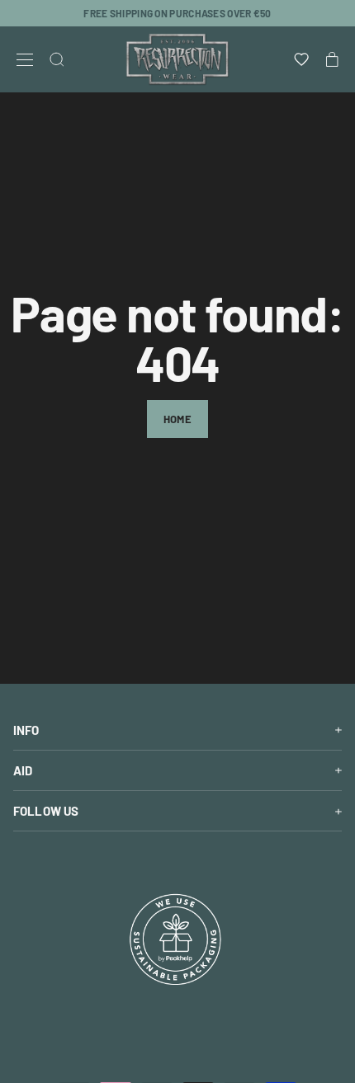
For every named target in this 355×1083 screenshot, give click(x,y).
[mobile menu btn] (25, 60)
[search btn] (57, 59)
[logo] (177, 59)
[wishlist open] (301, 59)
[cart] (332, 59)
